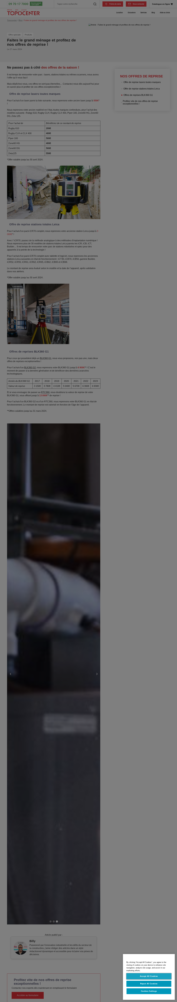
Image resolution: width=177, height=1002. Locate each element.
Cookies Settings (149, 991)
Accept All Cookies (149, 976)
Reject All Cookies (149, 984)
